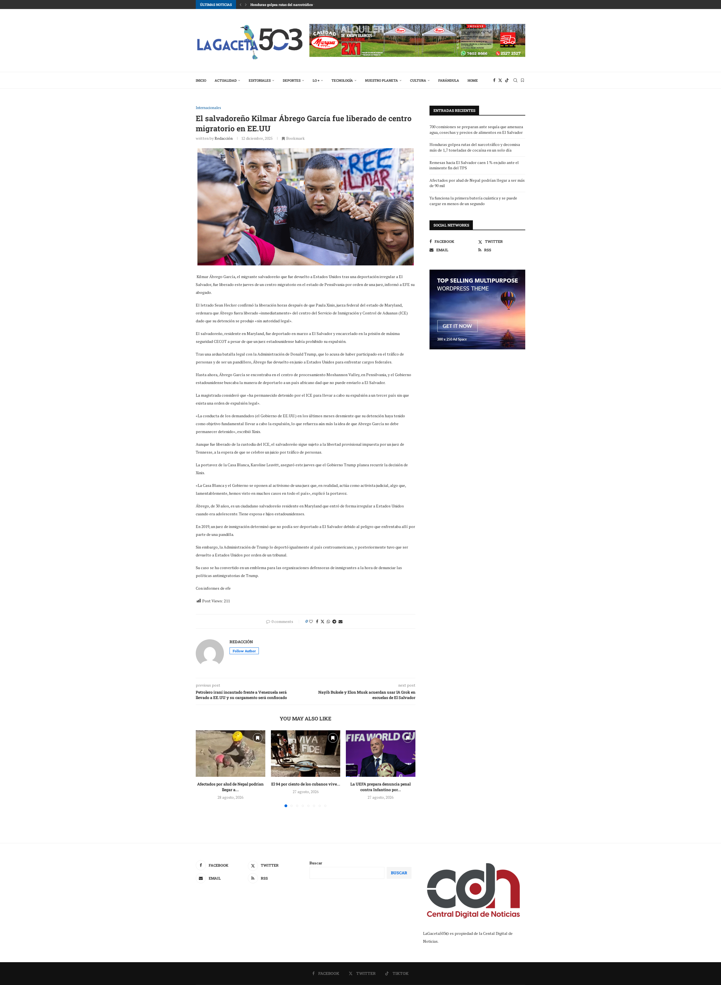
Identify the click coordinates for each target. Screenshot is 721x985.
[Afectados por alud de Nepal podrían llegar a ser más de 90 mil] (230, 753)
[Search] (515, 80)
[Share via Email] (340, 621)
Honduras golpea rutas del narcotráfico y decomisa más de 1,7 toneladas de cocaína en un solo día (475, 147)
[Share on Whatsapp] (328, 621)
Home (473, 80)
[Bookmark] (522, 80)
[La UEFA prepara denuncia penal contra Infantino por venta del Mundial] (380, 753)
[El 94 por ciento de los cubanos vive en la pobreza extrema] (306, 753)
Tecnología (342, 80)
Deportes (292, 80)
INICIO (201, 80)
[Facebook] (494, 80)
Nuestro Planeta (381, 80)
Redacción (224, 138)
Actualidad (226, 80)
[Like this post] (311, 621)
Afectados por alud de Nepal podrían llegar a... (230, 787)
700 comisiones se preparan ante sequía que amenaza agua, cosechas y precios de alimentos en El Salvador (476, 129)
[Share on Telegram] (334, 621)
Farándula (448, 80)
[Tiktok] (507, 80)
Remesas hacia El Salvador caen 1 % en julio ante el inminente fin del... (306, 4)
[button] (240, 4)
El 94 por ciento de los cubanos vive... (305, 784)
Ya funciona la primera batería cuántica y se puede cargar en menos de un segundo (473, 200)
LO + (316, 80)
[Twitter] (500, 80)
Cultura (418, 80)
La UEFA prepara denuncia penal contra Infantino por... (381, 787)
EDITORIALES (260, 80)
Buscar (316, 863)
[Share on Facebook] (317, 621)
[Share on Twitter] (322, 621)
